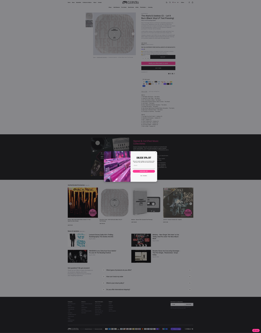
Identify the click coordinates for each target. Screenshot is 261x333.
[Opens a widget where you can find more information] (256, 330)
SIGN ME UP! (144, 171)
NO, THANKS (144, 175)
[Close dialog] (155, 153)
